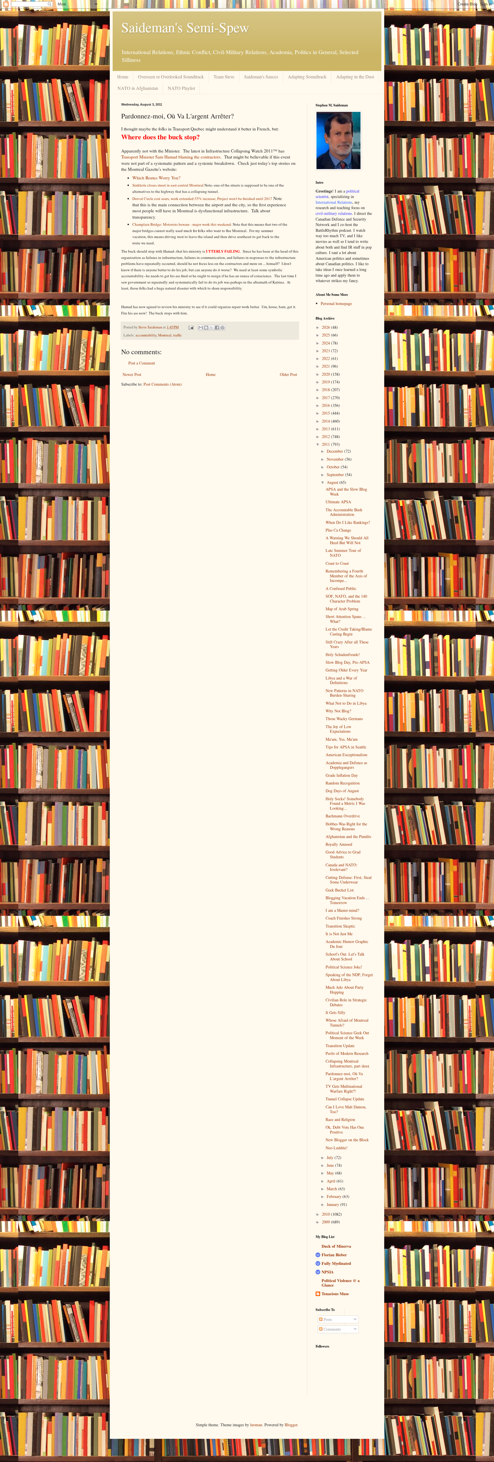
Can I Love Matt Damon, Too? (346, 1109)
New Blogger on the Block (347, 1139)
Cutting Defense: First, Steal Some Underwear (349, 880)
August (333, 482)
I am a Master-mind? (342, 910)
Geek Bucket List (340, 890)
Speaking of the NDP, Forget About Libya (349, 977)
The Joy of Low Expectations (338, 729)
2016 (326, 405)
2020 (326, 374)
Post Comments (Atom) (163, 384)
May (331, 1173)
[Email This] (201, 327)
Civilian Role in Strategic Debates (346, 1002)
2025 (326, 335)
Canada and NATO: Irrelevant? (341, 867)
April (331, 1181)
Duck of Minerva (336, 1246)
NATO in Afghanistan (137, 88)
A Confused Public (341, 588)
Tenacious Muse (335, 1294)
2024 (326, 343)
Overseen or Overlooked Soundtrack (171, 77)
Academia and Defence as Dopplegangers (346, 765)
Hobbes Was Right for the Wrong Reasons (346, 826)
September (336, 474)
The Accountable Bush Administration (344, 512)
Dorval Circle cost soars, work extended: (163, 198)
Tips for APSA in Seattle (346, 747)
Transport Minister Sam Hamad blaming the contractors (170, 157)
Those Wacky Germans (344, 718)
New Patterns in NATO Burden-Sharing (344, 693)
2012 (326, 436)
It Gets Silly (335, 1012)
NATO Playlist (181, 88)
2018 (326, 389)
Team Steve (224, 77)
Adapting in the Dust (355, 77)
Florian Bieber (334, 1255)
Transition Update (340, 1045)
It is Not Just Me (339, 933)
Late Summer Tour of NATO (343, 553)
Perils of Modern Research (347, 1053)
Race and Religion (340, 1119)
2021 (326, 366)
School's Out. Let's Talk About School (345, 956)
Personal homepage (336, 303)
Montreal (165, 335)
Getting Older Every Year (346, 670)
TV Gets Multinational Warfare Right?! (344, 1088)
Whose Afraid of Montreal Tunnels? (347, 1022)
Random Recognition (343, 783)
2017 (326, 397)
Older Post (288, 374)
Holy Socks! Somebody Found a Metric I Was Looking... (345, 803)
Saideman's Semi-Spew (185, 27)
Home (122, 77)
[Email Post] (190, 327)
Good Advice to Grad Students (343, 854)
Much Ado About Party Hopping (345, 989)
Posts (327, 1319)
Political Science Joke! (344, 967)
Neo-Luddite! (337, 1147)
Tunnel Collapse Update (345, 1099)
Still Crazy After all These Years (347, 644)
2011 (326, 444)
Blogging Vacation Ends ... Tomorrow (347, 900)
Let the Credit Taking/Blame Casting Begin (349, 631)
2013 (326, 428)
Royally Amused (339, 844)
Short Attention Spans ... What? (346, 619)
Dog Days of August (342, 790)
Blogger (291, 1424)
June (331, 1165)
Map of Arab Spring (342, 608)
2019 (326, 382)
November (336, 459)
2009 (326, 1222)
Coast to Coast (337, 563)
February (334, 1196)
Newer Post (132, 374)
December (335, 451)
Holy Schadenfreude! (343, 654)
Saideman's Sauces (261, 77)
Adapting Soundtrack (307, 77)
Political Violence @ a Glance (341, 1282)
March (332, 1188)
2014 (326, 421)
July (330, 1157)
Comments (331, 1329)
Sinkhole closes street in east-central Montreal (168, 185)
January (333, 1204)
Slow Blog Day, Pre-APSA (348, 662)
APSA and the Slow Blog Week (346, 491)
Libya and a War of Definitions (341, 680)
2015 (326, 413)
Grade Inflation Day (342, 775)
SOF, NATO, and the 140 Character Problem (346, 598)
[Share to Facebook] (217, 327)
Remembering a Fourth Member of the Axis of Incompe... (346, 575)
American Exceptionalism (346, 754)
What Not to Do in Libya (346, 703)
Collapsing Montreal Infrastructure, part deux (347, 1063)
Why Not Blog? (338, 711)
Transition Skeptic (340, 926)
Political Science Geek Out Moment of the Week (347, 1035)
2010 (326, 1214)
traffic (177, 335)
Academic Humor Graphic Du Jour (347, 944)
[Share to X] (211, 327)
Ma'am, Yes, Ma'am (342, 739)
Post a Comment (141, 363)
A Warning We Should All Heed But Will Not (347, 540)
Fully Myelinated (336, 1263)
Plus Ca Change (338, 530)
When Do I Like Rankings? (348, 522)
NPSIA (328, 1272)
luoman (256, 1424)
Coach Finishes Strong (344, 918)
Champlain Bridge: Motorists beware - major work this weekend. (182, 224)
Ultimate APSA (338, 501)
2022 (326, 358)
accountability (146, 335)
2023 (326, 350)
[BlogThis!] (206, 327)
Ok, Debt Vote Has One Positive (345, 1129)
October (334, 466)
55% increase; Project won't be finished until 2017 (233, 198)
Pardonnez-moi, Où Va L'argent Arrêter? (344, 1076)
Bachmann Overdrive (343, 816)
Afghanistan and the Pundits (348, 836)
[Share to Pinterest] (222, 327)
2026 (326, 327)
